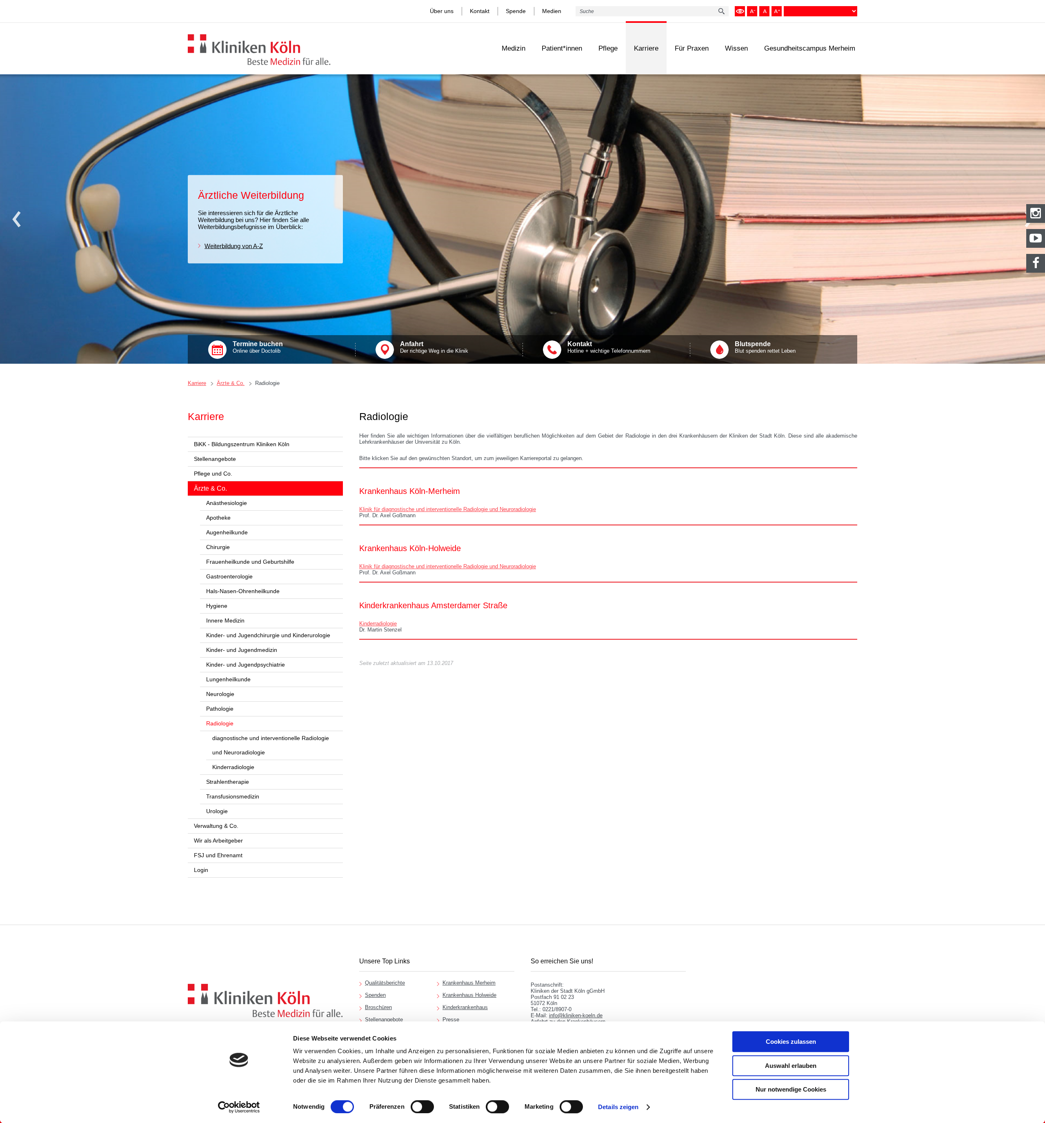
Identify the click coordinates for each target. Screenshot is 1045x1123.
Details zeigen (618, 1106)
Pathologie (219, 708)
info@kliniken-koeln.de (576, 1015)
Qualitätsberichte (385, 983)
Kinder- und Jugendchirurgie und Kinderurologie (268, 635)
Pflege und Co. (213, 473)
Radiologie (267, 383)
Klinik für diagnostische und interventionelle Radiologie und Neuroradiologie (447, 509)
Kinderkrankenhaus (465, 1007)
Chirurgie (218, 547)
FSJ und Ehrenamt (218, 855)
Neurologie (220, 694)
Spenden (375, 995)
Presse (450, 1019)
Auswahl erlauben (790, 1065)
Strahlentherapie (227, 781)
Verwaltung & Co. (216, 826)
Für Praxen (692, 48)
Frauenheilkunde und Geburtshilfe (250, 561)
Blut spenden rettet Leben (765, 347)
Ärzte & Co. (231, 383)
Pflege (608, 48)
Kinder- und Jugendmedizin (241, 650)
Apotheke (218, 517)
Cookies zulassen (791, 1041)
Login (201, 870)
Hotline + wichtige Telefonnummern (608, 347)
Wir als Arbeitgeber (218, 840)
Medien (551, 11)
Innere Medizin (225, 620)
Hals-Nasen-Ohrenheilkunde (243, 591)
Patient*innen (562, 48)
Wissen (736, 48)
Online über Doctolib (258, 347)
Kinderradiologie (233, 767)
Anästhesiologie (226, 503)
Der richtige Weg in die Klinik (434, 347)
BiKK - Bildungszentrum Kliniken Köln (241, 444)
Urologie (217, 811)
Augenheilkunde (227, 532)
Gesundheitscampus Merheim (809, 48)
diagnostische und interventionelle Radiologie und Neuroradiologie (270, 745)
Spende (516, 11)
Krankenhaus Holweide (469, 995)
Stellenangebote (215, 459)
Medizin (513, 48)
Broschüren (378, 1007)
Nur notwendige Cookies (791, 1089)
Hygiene (216, 606)
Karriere (646, 48)
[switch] (422, 1106)
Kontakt (479, 11)
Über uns (442, 11)
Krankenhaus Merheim (469, 983)
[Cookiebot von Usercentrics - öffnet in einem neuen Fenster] (239, 1107)
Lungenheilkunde (228, 679)
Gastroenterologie (229, 576)
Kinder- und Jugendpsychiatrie (245, 664)
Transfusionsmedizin (232, 796)
